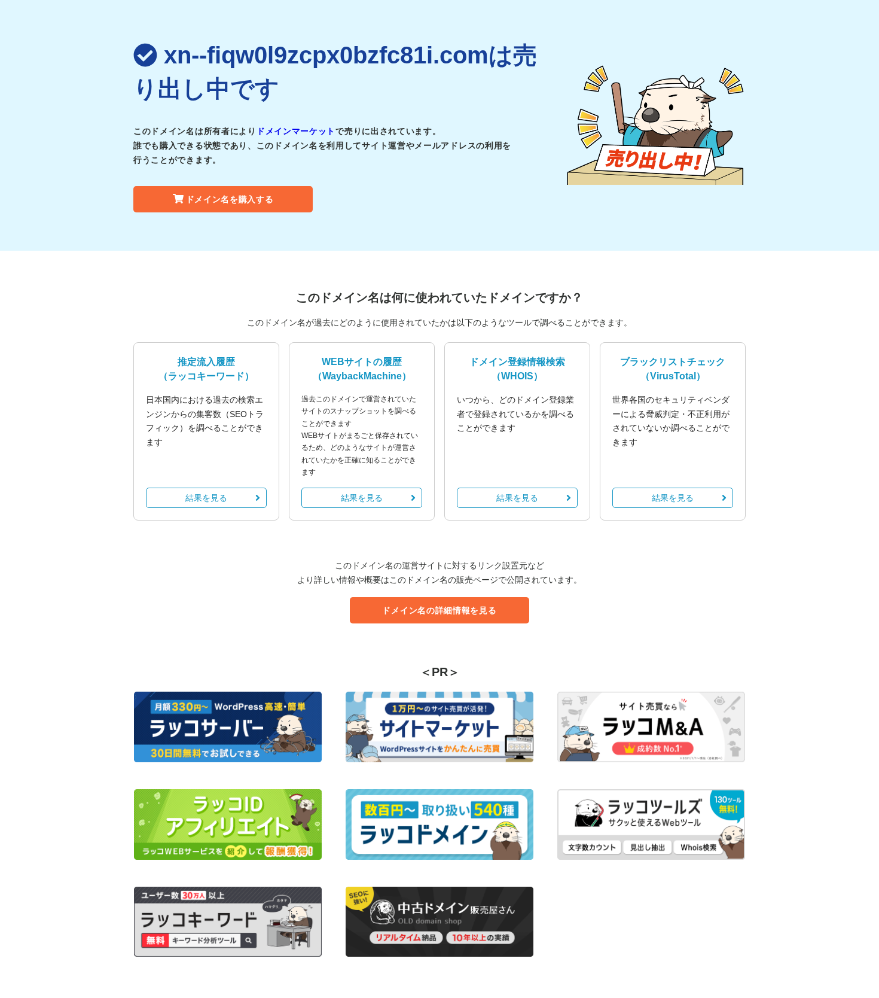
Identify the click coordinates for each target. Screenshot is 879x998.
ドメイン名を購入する (230, 199)
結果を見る (206, 498)
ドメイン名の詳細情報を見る (439, 610)
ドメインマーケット (296, 131)
